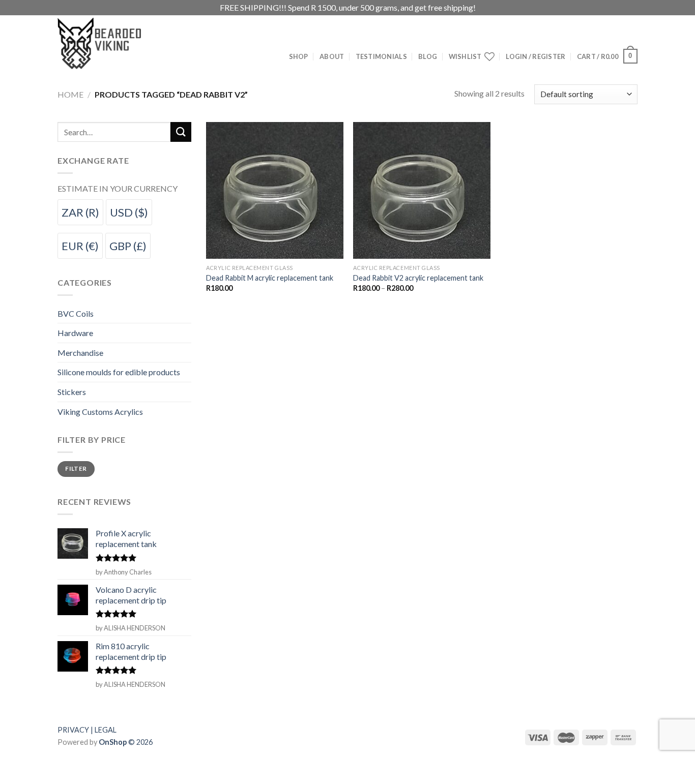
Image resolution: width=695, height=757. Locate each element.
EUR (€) (80, 246)
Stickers (71, 392)
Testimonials (381, 56)
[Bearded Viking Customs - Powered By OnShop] (121, 43)
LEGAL (106, 729)
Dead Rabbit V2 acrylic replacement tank (418, 278)
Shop (298, 56)
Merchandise (80, 352)
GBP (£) (128, 246)
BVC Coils (75, 313)
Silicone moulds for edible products (118, 372)
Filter (75, 468)
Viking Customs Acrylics (100, 411)
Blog (427, 56)
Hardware (75, 333)
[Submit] (180, 132)
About (332, 56)
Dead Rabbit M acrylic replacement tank (269, 278)
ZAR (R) (80, 212)
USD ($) (129, 212)
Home (70, 94)
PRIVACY (73, 729)
